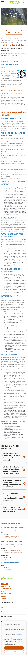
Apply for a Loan (6, 593)
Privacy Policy (18, 634)
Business (3, 612)
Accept (14, 647)
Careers (3, 598)
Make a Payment (6, 586)
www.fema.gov (8, 569)
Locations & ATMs (6, 588)
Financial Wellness (6, 616)
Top (25, 648)
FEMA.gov (17, 178)
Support (3, 596)
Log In (25, 2)
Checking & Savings (7, 602)
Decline (14, 651)
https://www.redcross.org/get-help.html (14, 552)
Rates (2, 591)
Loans (2, 607)
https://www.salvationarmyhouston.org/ (14, 559)
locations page (13, 55)
